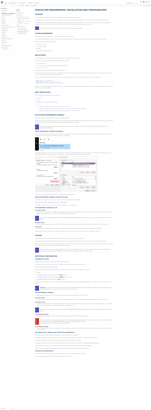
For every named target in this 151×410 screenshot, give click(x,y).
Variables (3, 23)
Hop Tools (4, 40)
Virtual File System (5, 25)
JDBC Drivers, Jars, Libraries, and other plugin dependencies (23, 32)
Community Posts (5, 49)
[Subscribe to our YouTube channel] (146, 2)
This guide (99, 282)
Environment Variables (45, 231)
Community (22, 3)
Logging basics (4, 28)
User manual (3, 8)
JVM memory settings (21, 28)
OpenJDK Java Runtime (42, 67)
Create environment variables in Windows (23, 19)
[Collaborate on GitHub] (149, 2)
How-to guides (4, 47)
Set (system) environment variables (23, 17)
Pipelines (3, 20)
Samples (3, 33)
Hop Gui (3, 16)
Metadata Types (5, 30)
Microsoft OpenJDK (41, 65)
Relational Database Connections (8, 27)
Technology (4, 35)
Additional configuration (21, 26)
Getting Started (5, 10)
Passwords (4, 32)
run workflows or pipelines (70, 108)
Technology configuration (22, 33)
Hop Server (4, 37)
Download (30, 3)
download (39, 97)
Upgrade (18, 25)
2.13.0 (141, 5)
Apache (36, 3)
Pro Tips (3, 44)
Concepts (3, 11)
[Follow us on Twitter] (141, 2)
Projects (3, 18)
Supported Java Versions (6, 15)
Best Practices (4, 42)
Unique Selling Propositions (7, 45)
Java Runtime (19, 14)
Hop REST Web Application (7, 38)
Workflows (4, 22)
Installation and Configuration (8, 13)
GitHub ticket (108, 73)
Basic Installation (20, 15)
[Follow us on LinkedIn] (144, 2)
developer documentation (62, 289)
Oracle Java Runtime (41, 63)
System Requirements (21, 12)
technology (42, 356)
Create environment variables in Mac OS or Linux (24, 22)
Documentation (12, 3)
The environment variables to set (23, 23)
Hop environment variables (22, 29)
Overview (18, 11)
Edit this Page (147, 5)
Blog (6, 3)
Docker (49, 28)
